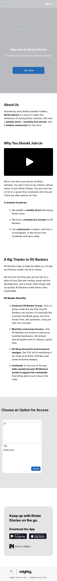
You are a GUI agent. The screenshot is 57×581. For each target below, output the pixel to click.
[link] (22, 446)
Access (36, 469)
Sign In (48, 4)
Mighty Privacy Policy (38, 577)
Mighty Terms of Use (18, 577)
